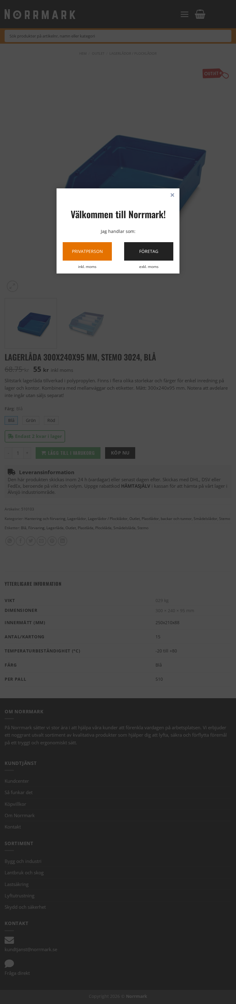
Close (172, 195)
